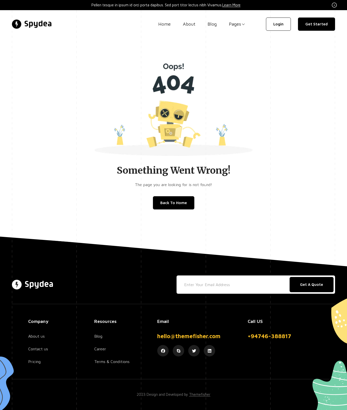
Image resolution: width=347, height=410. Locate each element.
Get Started (316, 24)
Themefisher (199, 394)
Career (100, 349)
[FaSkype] (178, 350)
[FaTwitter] (194, 350)
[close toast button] (334, 5)
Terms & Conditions (112, 361)
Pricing (34, 361)
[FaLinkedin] (209, 350)
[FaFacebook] (163, 350)
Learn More (231, 5)
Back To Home (173, 203)
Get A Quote (311, 284)
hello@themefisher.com (188, 336)
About (189, 24)
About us (36, 336)
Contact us (38, 349)
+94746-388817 (269, 336)
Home (164, 24)
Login (278, 24)
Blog (212, 24)
